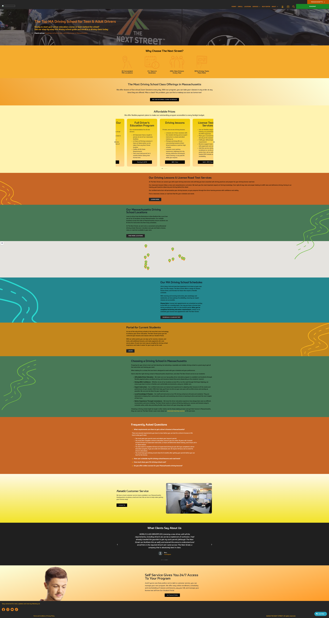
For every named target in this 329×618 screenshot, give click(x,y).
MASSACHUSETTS (317, 2)
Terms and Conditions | (40, 616)
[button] (115, 142)
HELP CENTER (266, 6)
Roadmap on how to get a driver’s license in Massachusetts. (66, 33)
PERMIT (234, 6)
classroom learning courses (176, 411)
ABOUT (274, 6)
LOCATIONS (247, 6)
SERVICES (255, 6)
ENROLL (240, 6)
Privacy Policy (50, 616)
